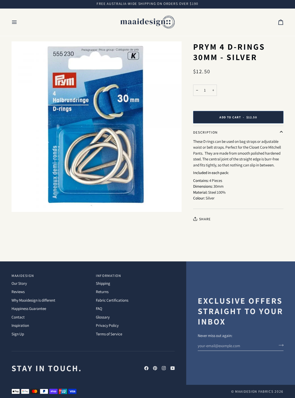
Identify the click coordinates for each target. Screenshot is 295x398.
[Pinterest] (155, 368)
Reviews (18, 291)
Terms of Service (109, 334)
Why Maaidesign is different (33, 300)
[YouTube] (173, 368)
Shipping (103, 283)
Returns (102, 291)
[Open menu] (18, 22)
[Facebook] (146, 368)
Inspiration (20, 325)
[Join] (279, 345)
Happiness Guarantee (29, 308)
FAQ (99, 308)
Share (205, 219)
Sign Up (18, 334)
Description (205, 132)
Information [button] (108, 275)
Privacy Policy (107, 325)
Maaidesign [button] (23, 275)
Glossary (103, 317)
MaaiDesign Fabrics (254, 391)
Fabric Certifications (112, 300)
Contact (18, 317)
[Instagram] (164, 368)
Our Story (19, 283)
